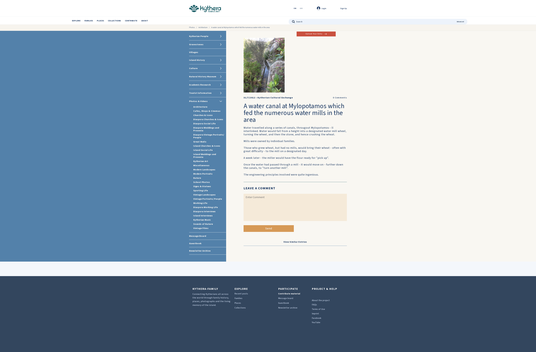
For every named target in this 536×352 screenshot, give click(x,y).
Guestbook (283, 303)
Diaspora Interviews (204, 211)
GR (301, 8)
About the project (321, 300)
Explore (76, 20)
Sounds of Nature (203, 224)
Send (268, 228)
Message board (285, 298)
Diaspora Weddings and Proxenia (206, 129)
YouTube (316, 322)
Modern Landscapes (204, 169)
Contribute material (289, 293)
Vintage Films (200, 228)
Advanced (460, 21)
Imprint (315, 313)
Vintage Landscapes (204, 194)
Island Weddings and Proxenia (204, 156)
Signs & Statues (202, 186)
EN (295, 8)
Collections (114, 20)
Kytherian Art (200, 161)
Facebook (316, 318)
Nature (197, 178)
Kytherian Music (202, 219)
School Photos (201, 182)
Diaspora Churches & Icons (208, 119)
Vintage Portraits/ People (207, 198)
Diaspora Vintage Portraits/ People (208, 136)
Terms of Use (318, 309)
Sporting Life (200, 190)
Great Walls (199, 141)
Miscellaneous (201, 165)
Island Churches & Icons (206, 145)
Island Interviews (203, 215)
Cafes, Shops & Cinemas (207, 111)
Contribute (131, 20)
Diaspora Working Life (205, 207)
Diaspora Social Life (204, 123)
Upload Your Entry (314, 34)
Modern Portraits (203, 173)
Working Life (200, 203)
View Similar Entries (295, 241)
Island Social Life (203, 150)
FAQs (314, 304)
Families (88, 20)
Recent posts (241, 293)
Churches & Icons (203, 115)
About (144, 20)
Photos (192, 27)
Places (100, 20)
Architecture (202, 27)
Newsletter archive (287, 307)
